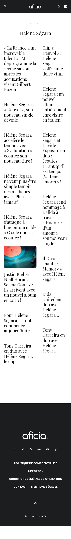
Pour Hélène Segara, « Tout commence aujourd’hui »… (19, 323)
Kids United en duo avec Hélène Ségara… (51, 304)
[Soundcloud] (39, 449)
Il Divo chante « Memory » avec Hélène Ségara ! (54, 269)
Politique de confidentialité (35, 463)
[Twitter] (23, 449)
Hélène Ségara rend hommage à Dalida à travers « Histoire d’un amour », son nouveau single (54, 220)
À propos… (35, 471)
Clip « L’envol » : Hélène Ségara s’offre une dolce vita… (53, 60)
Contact (20, 486)
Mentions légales (44, 486)
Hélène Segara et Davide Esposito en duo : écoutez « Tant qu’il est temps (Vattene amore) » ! (53, 158)
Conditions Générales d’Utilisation (35, 478)
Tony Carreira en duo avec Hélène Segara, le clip (18, 353)
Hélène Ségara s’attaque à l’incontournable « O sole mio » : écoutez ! (20, 227)
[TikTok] (56, 449)
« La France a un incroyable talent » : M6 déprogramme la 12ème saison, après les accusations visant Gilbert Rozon (20, 68)
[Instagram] (31, 449)
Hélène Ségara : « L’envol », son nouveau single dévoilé (19, 112)
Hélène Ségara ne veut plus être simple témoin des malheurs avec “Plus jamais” (20, 188)
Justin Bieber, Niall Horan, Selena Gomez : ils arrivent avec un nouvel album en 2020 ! (20, 287)
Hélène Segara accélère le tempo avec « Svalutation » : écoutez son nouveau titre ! (19, 147)
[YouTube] (47, 449)
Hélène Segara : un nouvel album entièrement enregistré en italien (54, 104)
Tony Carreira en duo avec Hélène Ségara (53, 340)
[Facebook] (15, 449)
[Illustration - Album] (20, 257)
